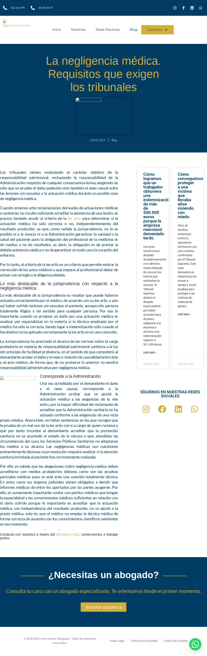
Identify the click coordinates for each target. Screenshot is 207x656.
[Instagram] (146, 409)
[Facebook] (162, 409)
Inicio (56, 30)
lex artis (74, 218)
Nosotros (78, 30)
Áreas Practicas (108, 30)
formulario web (67, 534)
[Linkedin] (178, 409)
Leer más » (150, 352)
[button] (195, 644)
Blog (133, 30)
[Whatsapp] (194, 409)
